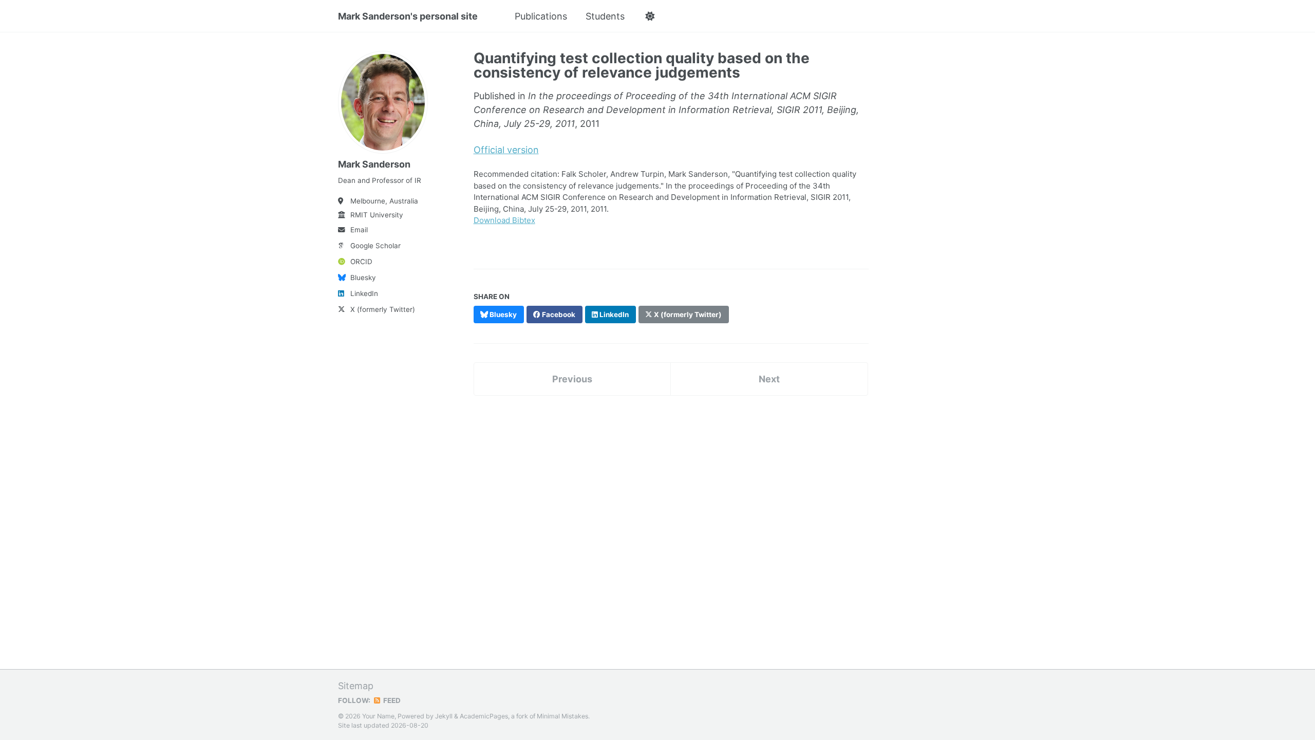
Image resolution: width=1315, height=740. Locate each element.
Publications (541, 16)
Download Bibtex (504, 220)
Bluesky (363, 277)
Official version (506, 149)
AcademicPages (484, 716)
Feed (391, 700)
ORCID (361, 261)
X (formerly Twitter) (382, 309)
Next (769, 379)
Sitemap (355, 685)
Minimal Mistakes (562, 716)
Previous (572, 379)
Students (605, 16)
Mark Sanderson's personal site (408, 16)
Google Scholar (375, 246)
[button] (649, 16)
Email (359, 230)
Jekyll (444, 716)
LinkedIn (364, 293)
